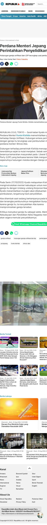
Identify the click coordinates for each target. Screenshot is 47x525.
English (34, 486)
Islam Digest (36, 477)
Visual (18, 486)
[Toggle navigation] (2, 4)
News (2, 480)
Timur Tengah (6, 16)
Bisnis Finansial (37, 483)
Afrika (39, 16)
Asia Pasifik (31, 16)
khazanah (39, 11)
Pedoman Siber (37, 499)
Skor (33, 474)
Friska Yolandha (22, 59)
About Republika (6, 499)
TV (1, 489)
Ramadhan (20, 489)
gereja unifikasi (6, 238)
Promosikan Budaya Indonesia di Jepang (9, 173)
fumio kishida (15, 243)
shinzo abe (26, 243)
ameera (4, 11)
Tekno (18, 483)
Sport (34, 480)
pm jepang (4, 243)
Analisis (18, 480)
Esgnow (3, 486)
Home (2, 40)
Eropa (15, 16)
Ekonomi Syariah (18, 11)
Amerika (22, 16)
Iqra (17, 477)
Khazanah (3, 477)
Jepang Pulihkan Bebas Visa (27, 172)
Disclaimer (3, 502)
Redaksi (19, 499)
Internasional (10, 40)
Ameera (2, 474)
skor (30, 11)
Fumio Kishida (23, 135)
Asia (17, 40)
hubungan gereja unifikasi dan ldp (25, 238)
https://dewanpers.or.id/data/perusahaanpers (18, 513)
